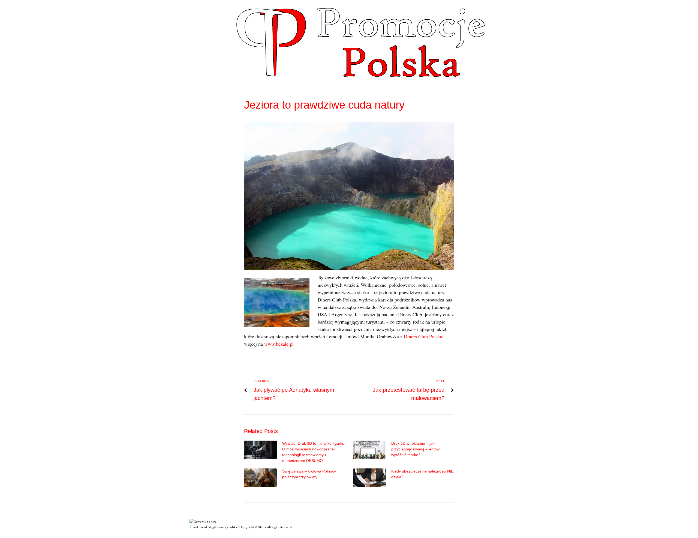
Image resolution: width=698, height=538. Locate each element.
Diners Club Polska (423, 336)
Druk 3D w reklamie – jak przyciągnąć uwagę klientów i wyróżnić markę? (416, 449)
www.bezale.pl (279, 343)
